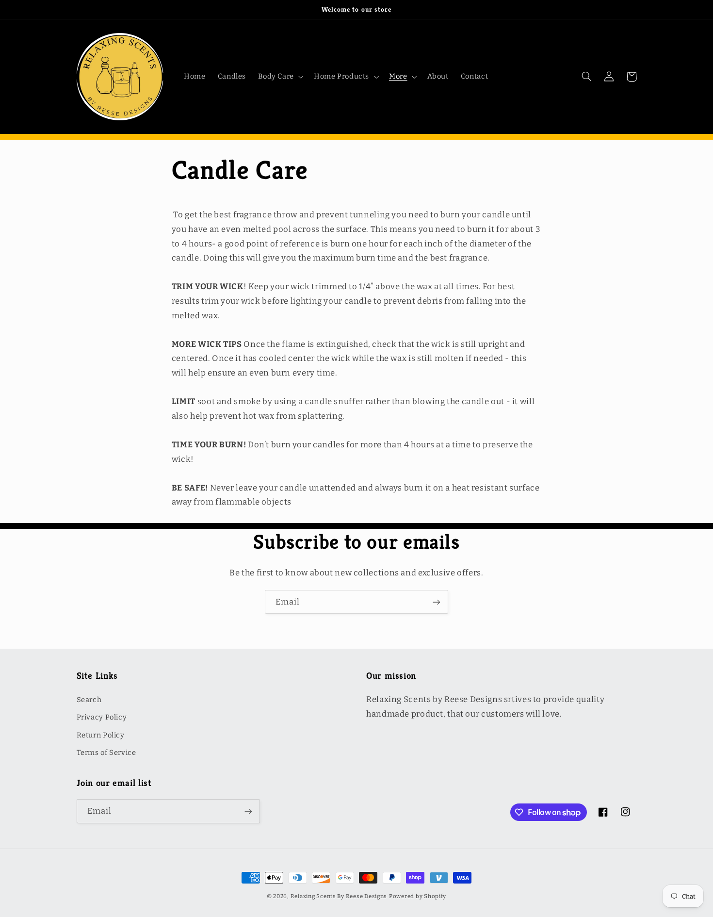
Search (89, 699)
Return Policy (101, 735)
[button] (280, 76)
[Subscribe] (436, 602)
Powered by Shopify (417, 896)
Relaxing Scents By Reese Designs (339, 896)
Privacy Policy (102, 717)
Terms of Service (106, 752)
